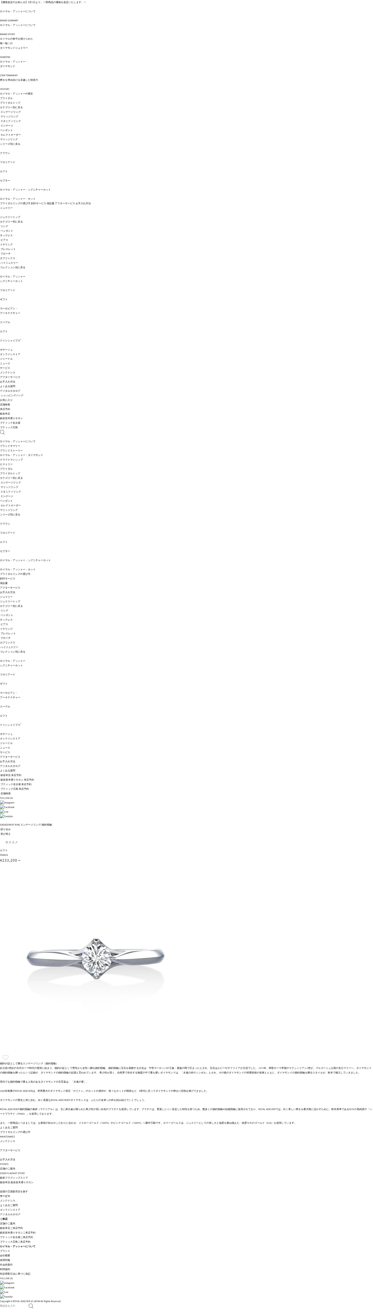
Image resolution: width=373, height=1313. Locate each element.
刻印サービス (38, 203)
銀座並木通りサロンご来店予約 (18, 1232)
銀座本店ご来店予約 (11, 1228)
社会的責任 (6, 1264)
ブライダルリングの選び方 (15, 203)
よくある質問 (7, 386)
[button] (5, 1057)
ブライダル (6, 98)
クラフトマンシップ (11, 459)
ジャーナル (6, 358)
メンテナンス (7, 1200)
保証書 (50, 203)
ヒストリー (6, 464)
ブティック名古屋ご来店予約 (16, 1237)
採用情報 (5, 1260)
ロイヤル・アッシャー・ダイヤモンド (21, 455)
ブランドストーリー (11, 450)
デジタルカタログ (10, 390)
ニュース (5, 363)
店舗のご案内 (7, 1223)
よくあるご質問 (9, 1205)
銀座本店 (5, 1182)
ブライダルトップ (10, 102)
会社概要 (5, 1255)
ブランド (5, 1251)
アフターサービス (65, 203)
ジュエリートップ (10, 217)
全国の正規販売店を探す (14, 1191)
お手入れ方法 (83, 203)
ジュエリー (6, 208)
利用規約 (5, 1269)
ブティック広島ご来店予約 (15, 1241)
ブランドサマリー (10, 446)
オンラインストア (10, 354)
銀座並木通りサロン (22, 1182)
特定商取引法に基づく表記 (15, 1273)
